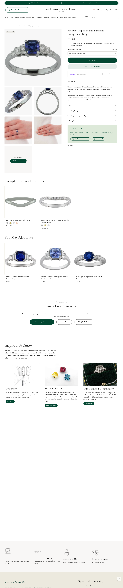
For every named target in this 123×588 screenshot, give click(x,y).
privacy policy (83, 313)
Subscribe (84, 304)
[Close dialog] (104, 271)
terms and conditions (93, 313)
